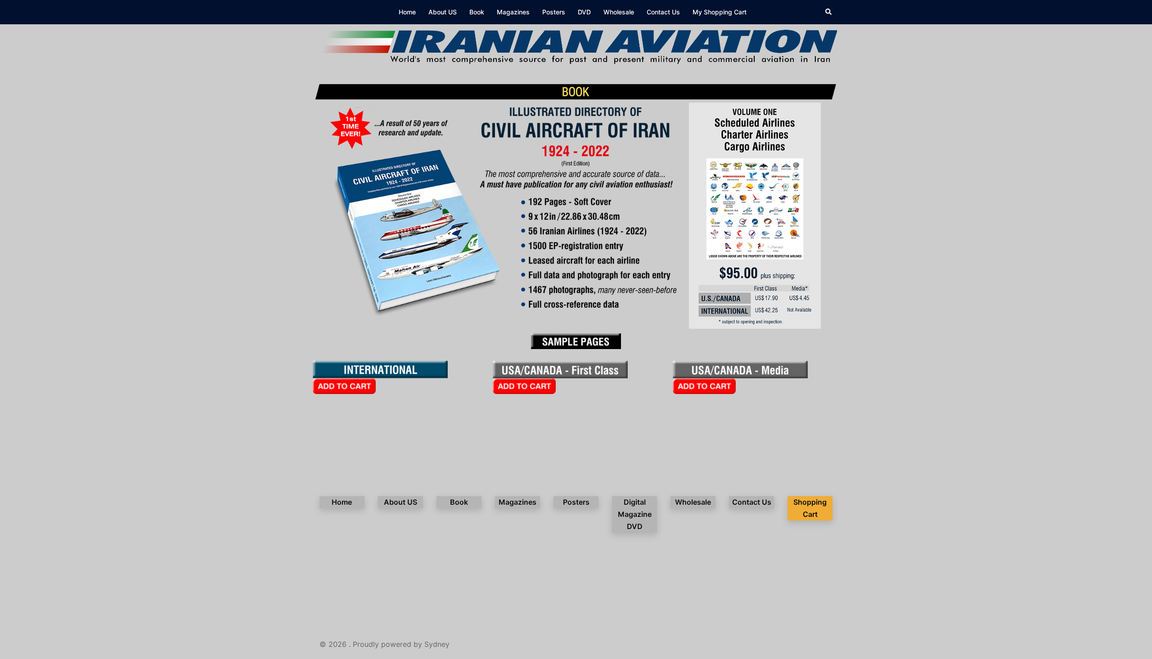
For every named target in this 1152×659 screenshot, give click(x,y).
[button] (828, 12)
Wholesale (618, 12)
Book (476, 12)
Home (407, 12)
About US (442, 12)
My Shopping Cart (720, 12)
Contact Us (663, 12)
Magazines (513, 12)
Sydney (437, 644)
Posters (553, 12)
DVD (584, 12)
